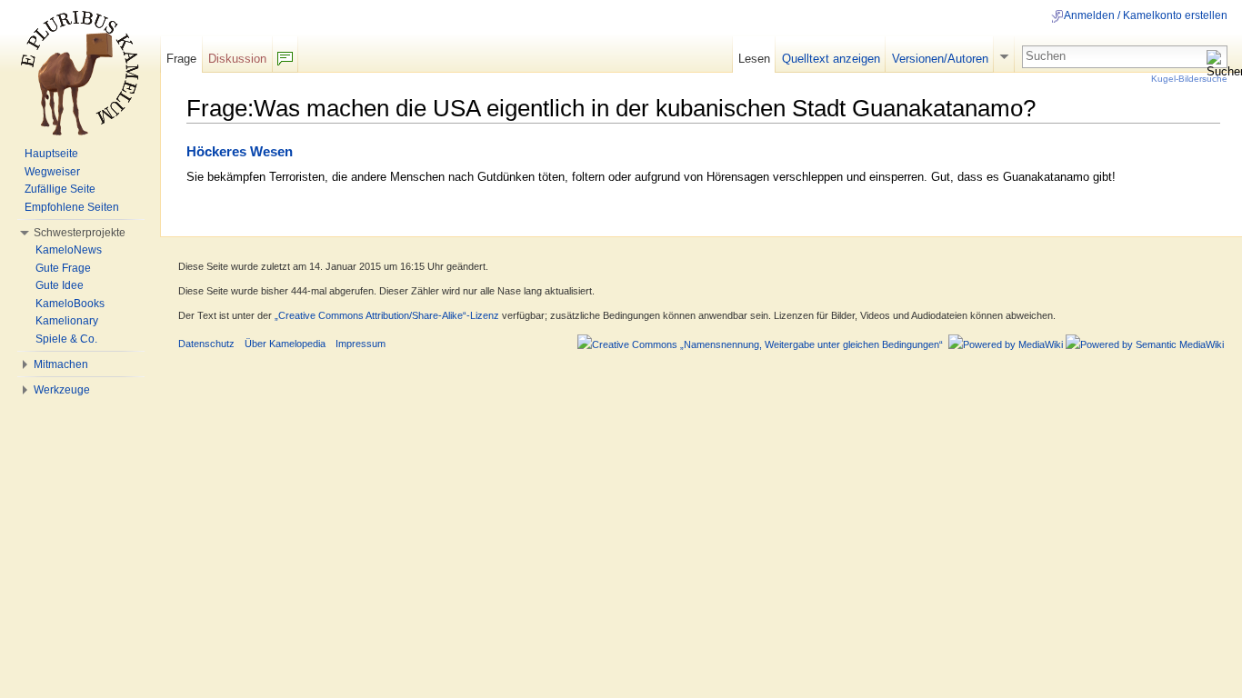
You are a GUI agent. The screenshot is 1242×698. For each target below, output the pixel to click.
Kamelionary (66, 320)
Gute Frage (63, 268)
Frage (181, 58)
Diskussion (237, 58)
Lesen (754, 58)
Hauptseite (51, 153)
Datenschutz (206, 343)
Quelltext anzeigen (831, 58)
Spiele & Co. (66, 339)
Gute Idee (59, 285)
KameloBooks (70, 303)
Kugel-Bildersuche (1189, 79)
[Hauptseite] (80, 72)
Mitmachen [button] (61, 364)
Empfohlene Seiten (72, 207)
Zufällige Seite (60, 189)
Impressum (361, 343)
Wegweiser (52, 171)
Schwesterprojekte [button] (79, 232)
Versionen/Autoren (940, 58)
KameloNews (68, 250)
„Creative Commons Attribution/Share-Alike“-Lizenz (387, 315)
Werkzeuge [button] (62, 390)
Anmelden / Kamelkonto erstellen (1145, 15)
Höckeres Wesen (239, 152)
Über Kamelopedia (285, 343)
